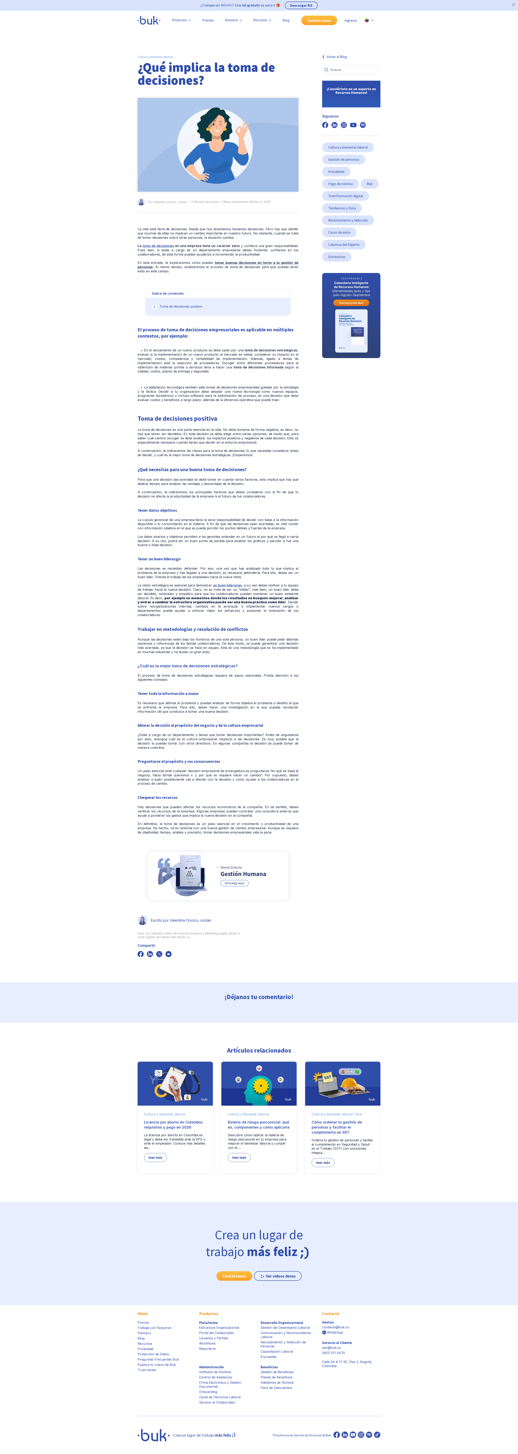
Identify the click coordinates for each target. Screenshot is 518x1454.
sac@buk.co (331, 1348)
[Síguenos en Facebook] (336, 1435)
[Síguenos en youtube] (353, 125)
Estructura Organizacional (219, 1328)
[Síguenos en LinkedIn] (345, 1435)
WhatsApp (335, 1332)
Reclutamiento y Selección (348, 220)
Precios (208, 20)
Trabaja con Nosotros (154, 1328)
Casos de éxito (339, 232)
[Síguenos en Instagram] (361, 1435)
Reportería (207, 1349)
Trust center (147, 1370)
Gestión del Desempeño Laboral (285, 1328)
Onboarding (208, 1392)
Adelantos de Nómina (277, 1382)
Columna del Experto (344, 244)
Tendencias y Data (342, 208)
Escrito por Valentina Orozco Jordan (181, 920)
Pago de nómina (340, 183)
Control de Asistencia (215, 1377)
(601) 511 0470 (333, 1353)
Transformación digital (345, 196)
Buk (370, 183)
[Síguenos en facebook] (141, 954)
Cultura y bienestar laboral (155, 57)
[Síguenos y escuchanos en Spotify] (363, 125)
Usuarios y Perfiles (213, 1338)
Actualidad (336, 171)
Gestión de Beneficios (277, 1372)
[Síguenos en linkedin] (334, 125)
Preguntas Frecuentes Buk (158, 1359)
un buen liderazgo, (228, 585)
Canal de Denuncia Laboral (220, 1397)
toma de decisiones (158, 246)
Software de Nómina (215, 1372)
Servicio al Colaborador (217, 1402)
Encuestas (268, 1357)
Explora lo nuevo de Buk (157, 1365)
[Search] (326, 70)
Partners (144, 1333)
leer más (155, 1157)
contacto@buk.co (335, 1327)
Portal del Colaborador (216, 1333)
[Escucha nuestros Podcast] (369, 1435)
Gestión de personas (343, 159)
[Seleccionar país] (369, 20)
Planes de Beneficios (276, 1377)
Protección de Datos (153, 1354)
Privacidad (145, 1349)
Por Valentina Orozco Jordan (167, 202)
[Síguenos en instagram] (344, 125)
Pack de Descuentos (276, 1388)
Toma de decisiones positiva (180, 306)
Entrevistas (336, 256)
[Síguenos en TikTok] (377, 1435)
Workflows (207, 1343)
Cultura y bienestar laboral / (333, 1114)
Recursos (145, 1344)
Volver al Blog (336, 56)
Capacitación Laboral (277, 1351)
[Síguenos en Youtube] (353, 1435)
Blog (285, 20)
